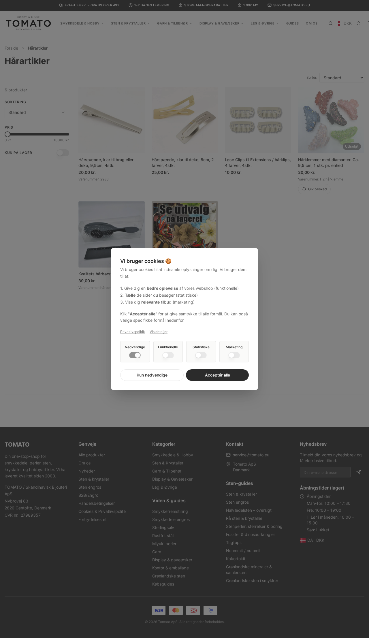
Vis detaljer (158, 332)
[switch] (135, 355)
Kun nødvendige (152, 374)
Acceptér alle (217, 374)
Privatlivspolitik (132, 332)
